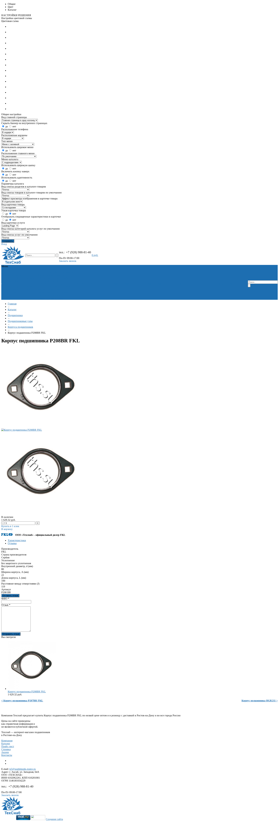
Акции (5, 752)
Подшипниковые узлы (20, 321)
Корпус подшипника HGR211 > (260, 700)
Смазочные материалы (50, 283)
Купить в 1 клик (10, 526)
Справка (6, 749)
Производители (10, 278)
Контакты (6, 755)
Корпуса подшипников (20, 327)
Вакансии (17, 280)
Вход (4, 244)
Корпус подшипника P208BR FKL (27, 691)
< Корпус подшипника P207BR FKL (22, 700)
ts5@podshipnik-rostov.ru (22, 769)
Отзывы (12, 543)
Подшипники (45, 272)
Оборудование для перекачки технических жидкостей (54, 279)
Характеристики (17, 540)
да (6, 126)
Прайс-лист (7, 746)
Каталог (12, 309)
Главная (12, 303)
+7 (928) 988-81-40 (78, 252)
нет (14, 126)
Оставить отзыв (10, 595)
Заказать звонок (67, 261)
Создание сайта (54, 819)
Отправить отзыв (11, 634)
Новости (28, 280)
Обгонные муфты (63, 272)
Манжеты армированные (51, 275)
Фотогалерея (9, 283)
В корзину (7, 529)
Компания (6, 740)
